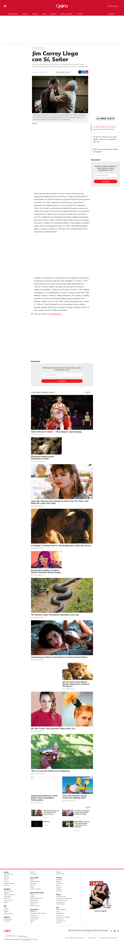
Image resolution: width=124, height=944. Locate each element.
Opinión (32, 872)
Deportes (33, 883)
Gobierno (59, 879)
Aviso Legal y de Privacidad (74, 937)
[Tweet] (79, 72)
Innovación (60, 919)
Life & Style (34, 878)
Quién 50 (111, 14)
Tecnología (34, 919)
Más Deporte (34, 902)
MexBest (7, 889)
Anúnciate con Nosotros (108, 937)
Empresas (33, 911)
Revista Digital (113, 6)
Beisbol (32, 896)
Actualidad (8, 919)
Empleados (57, 314)
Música (32, 887)
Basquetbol (34, 900)
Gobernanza (60, 913)
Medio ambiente (61, 909)
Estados (59, 887)
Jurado (6, 902)
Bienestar (7, 898)
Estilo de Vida (8, 900)
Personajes (7, 896)
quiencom (116, 930)
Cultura (80, 14)
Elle (5, 906)
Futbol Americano (36, 898)
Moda (44, 14)
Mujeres (7, 917)
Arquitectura (60, 902)
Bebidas (6, 893)
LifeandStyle (60, 874)
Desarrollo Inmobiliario (64, 898)
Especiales (33, 874)
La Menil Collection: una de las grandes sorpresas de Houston (104, 127)
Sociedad (59, 891)
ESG (31, 922)
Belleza (53, 14)
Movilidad (59, 915)
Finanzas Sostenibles (63, 917)
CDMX (57, 885)
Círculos (35, 14)
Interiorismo (60, 904)
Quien (111, 931)
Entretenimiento (35, 881)
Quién (6, 872)
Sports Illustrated (36, 893)
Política (59, 878)
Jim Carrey (47, 314)
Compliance (92, 937)
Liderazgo (7, 921)
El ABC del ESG (60, 920)
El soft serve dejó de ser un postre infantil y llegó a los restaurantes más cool (105, 139)
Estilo (32, 879)
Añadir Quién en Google (63, 72)
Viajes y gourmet (66, 14)
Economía (33, 915)
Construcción (60, 896)
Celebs (6, 911)
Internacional (35, 917)
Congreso (59, 883)
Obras (32, 920)
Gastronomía (8, 891)
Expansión (34, 909)
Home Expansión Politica (38, 913)
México (58, 881)
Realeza (25, 14)
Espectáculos (13, 14)
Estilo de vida (8, 913)
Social (58, 911)
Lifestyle (33, 904)
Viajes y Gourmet (9, 883)
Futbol (32, 894)
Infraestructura (61, 900)
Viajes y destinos (9, 894)
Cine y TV (32, 885)
